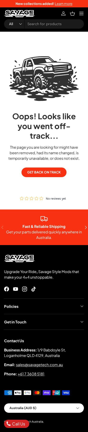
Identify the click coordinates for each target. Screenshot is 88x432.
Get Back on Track (44, 172)
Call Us (18, 423)
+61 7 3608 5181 (31, 373)
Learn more (63, 3)
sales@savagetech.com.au (39, 364)
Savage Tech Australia (29, 421)
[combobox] (44, 24)
